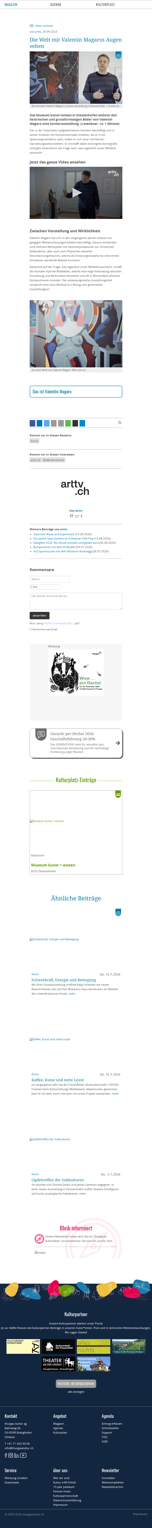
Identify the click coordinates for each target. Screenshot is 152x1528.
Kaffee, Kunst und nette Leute (58, 1079)
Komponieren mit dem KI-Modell (54, 547)
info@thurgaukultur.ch (19, 1448)
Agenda (55, 4)
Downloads (12, 1482)
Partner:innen (62, 1491)
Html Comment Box (58, 623)
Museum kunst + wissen (53, 865)
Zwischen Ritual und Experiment (54, 534)
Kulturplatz (105, 4)
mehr (72, 993)
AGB (105, 1441)
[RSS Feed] (119, 423)
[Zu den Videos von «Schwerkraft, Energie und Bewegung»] (118, 912)
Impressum (60, 1504)
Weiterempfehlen (113, 1482)
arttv (38, 31)
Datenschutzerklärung (67, 1500)
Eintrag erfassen (112, 1423)
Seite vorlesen (44, 25)
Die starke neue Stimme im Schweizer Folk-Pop (63, 538)
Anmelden (108, 1478)
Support (107, 1432)
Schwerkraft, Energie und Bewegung (64, 979)
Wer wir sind (61, 1478)
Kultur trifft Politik (64, 1482)
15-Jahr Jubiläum (64, 1487)
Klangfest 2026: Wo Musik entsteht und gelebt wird (66, 543)
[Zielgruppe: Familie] (118, 794)
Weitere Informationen (76, 1383)
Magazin (11, 4)
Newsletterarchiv (112, 1487)
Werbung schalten (16, 1478)
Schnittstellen (110, 1428)
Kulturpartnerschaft (65, 1496)
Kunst (35, 974)
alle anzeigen (76, 1391)
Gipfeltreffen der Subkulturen (58, 1179)
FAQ (104, 1437)
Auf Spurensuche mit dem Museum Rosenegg (62, 551)
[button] (32, 423)
